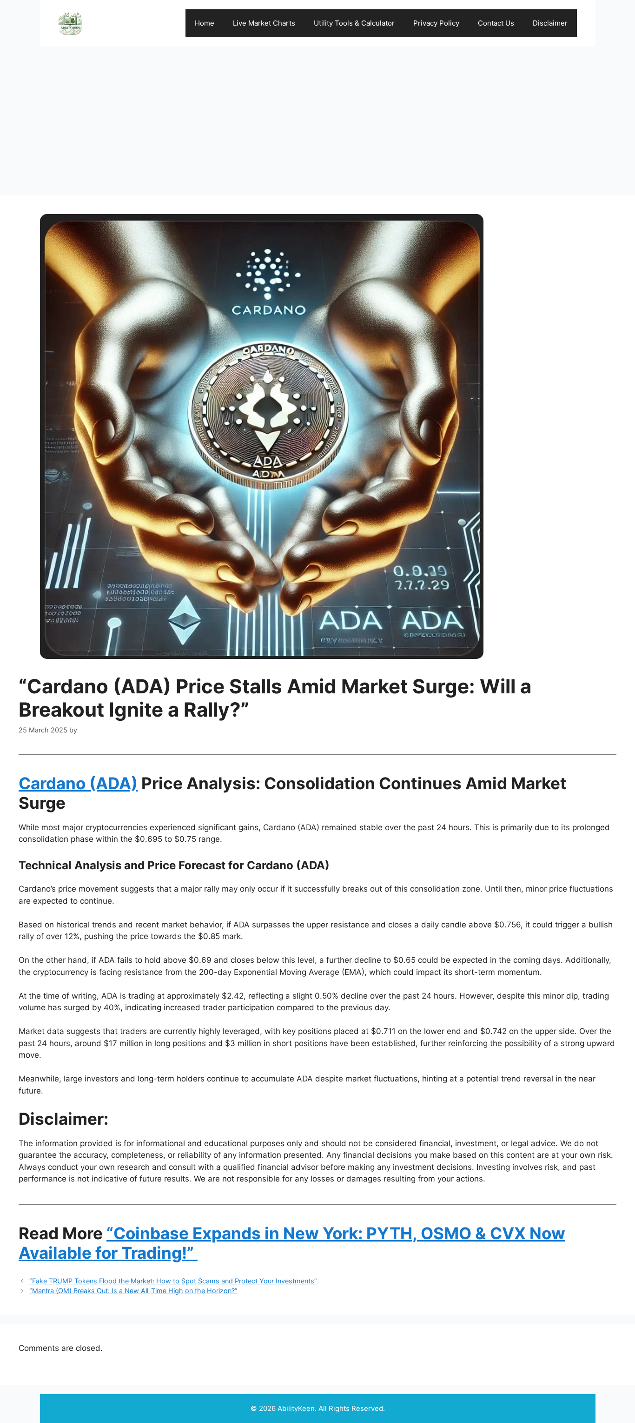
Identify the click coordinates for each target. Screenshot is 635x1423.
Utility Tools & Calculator (354, 23)
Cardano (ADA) (78, 783)
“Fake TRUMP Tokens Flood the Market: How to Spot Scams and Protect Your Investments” (173, 1281)
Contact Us (496, 23)
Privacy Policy (436, 23)
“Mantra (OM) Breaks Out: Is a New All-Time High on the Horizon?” (133, 1291)
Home (204, 23)
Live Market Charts (264, 23)
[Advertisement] (317, 116)
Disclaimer (550, 23)
